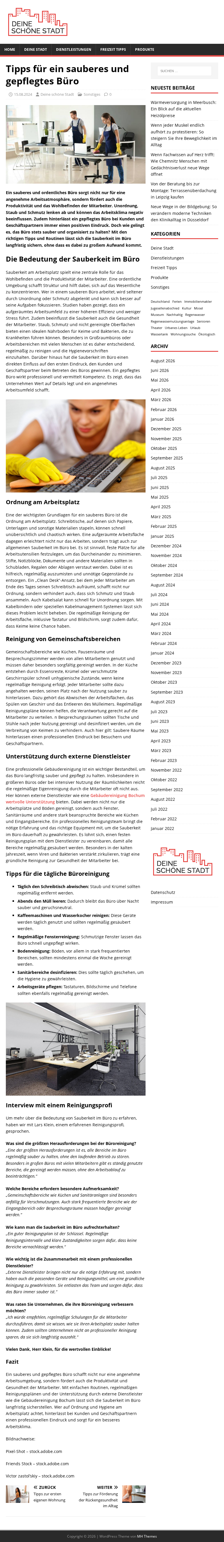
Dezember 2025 (166, 428)
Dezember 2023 (166, 663)
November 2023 (166, 672)
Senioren (203, 321)
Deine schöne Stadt (57, 94)
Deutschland (160, 302)
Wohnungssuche (183, 334)
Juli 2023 (159, 711)
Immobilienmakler (198, 302)
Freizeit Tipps (113, 49)
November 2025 (166, 438)
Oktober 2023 (164, 682)
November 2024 (166, 555)
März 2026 (161, 399)
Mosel (198, 308)
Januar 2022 (162, 828)
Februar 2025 (164, 526)
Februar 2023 (164, 760)
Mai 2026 (160, 380)
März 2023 (161, 750)
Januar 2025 (162, 536)
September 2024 (167, 575)
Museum (157, 315)
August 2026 (163, 360)
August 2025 (163, 468)
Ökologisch (206, 334)
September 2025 (167, 458)
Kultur (186, 308)
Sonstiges (92, 94)
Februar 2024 (164, 643)
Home (9, 49)
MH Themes (147, 1536)
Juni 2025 (160, 487)
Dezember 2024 (166, 546)
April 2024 (161, 623)
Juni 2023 (160, 721)
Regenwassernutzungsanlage (172, 321)
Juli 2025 (159, 477)
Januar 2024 (162, 653)
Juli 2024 (159, 594)
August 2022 (163, 799)
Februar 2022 (164, 819)
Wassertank (159, 334)
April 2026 (161, 390)
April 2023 (161, 741)
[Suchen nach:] (184, 71)
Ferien (177, 302)
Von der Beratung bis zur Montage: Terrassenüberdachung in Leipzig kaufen (183, 190)
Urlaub (195, 328)
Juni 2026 (160, 370)
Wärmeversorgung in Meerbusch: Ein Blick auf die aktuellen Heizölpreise (183, 109)
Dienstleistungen (73, 49)
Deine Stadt (35, 49)
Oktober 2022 (164, 779)
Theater (156, 328)
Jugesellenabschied (165, 308)
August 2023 (163, 701)
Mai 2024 (160, 614)
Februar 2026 (164, 409)
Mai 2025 (160, 497)
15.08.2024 (23, 94)
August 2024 (163, 585)
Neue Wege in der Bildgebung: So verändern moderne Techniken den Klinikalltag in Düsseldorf (184, 213)
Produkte (144, 49)
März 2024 (161, 633)
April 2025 (161, 506)
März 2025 (161, 516)
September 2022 (167, 789)
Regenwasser (195, 315)
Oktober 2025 (164, 448)
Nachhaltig (175, 315)
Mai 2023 (160, 731)
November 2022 (166, 770)
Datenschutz (163, 892)
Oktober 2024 (164, 565)
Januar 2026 (162, 419)
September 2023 (167, 692)
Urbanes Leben (176, 328)
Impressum (162, 902)
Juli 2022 (159, 809)
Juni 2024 (160, 604)
